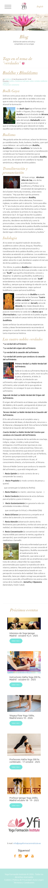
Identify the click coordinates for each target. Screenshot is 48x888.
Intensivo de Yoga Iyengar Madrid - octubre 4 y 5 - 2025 (23, 634)
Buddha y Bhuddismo (20, 72)
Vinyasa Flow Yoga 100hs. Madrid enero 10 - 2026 (22, 716)
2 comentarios (14, 85)
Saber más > (16, 641)
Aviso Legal (38, 880)
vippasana (6, 83)
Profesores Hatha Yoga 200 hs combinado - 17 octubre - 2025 (24, 760)
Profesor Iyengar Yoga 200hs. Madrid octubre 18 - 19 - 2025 (24, 799)
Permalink (6, 85)
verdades (37, 81)
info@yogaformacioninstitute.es (27, 843)
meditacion (43, 81)
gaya (27, 81)
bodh (24, 81)
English (40, 6)
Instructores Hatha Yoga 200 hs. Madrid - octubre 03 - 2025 (25, 678)
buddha (11, 81)
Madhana (8, 79)
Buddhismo (18, 81)
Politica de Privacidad (22, 880)
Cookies (7, 880)
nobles (32, 81)
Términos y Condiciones (24, 882)
